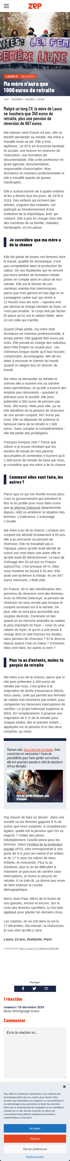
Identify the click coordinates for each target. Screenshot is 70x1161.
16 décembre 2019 (31, 1007)
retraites (30, 98)
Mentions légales (35, 1157)
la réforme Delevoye (25, 508)
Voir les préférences (35, 1149)
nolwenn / (11, 1007)
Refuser (35, 1138)
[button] (64, 1086)
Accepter (35, 1128)
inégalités (16, 98)
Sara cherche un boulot (38, 749)
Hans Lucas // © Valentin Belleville (39, 948)
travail (40, 98)
